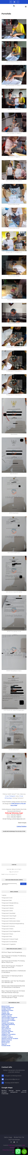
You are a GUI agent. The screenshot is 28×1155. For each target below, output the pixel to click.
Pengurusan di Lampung (8, 926)
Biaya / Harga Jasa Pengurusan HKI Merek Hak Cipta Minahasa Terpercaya (13, 991)
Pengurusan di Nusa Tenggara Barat (11, 931)
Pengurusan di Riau (7, 936)
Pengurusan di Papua (7, 933)
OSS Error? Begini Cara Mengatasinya (12, 952)
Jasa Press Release (14, 1139)
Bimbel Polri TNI (19, 1137)
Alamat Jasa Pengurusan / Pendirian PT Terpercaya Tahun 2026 (12, 966)
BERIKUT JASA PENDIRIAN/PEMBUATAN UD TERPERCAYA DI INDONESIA (13, 986)
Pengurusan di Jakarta (7, 908)
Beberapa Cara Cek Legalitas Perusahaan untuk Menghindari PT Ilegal (13, 996)
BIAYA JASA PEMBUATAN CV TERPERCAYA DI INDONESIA (14, 971)
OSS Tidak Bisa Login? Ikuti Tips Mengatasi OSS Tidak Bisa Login (13, 981)
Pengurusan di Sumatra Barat (9, 941)
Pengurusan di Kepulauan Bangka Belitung (13, 923)
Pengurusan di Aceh (7, 897)
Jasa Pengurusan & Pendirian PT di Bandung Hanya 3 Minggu (14, 956)
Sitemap (14, 1152)
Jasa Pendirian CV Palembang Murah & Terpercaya (12, 976)
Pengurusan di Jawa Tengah (9, 915)
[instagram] (11, 2)
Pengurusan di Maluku (7, 928)
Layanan (4, 895)
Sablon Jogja (8, 1137)
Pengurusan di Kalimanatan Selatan (11, 921)
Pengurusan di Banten (7, 905)
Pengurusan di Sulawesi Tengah (10, 939)
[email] (14, 2)
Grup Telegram (10, 796)
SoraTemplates (11, 1145)
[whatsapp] (18, 2)
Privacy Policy (6, 1149)
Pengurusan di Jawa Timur (8, 918)
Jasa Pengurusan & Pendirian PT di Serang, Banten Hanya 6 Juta (13, 961)
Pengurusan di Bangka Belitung (10, 903)
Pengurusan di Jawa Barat (8, 913)
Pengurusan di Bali (7, 900)
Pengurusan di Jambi (7, 910)
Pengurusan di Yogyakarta (9, 944)
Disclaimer (12, 1149)
